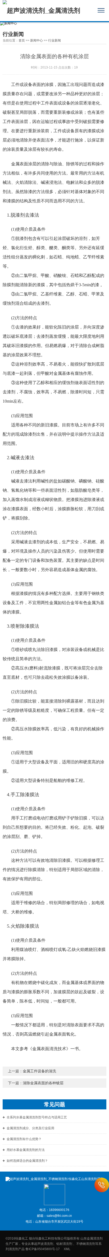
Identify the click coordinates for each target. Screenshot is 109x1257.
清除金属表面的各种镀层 (43, 1083)
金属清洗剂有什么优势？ (24, 1139)
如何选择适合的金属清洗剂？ (27, 1161)
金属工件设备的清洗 (39, 1071)
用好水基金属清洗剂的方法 (26, 1150)
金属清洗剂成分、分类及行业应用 (30, 1128)
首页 (22, 40)
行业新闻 (54, 40)
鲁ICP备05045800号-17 (44, 1249)
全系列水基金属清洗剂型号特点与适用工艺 (37, 1117)
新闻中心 (36, 40)
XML (67, 1249)
